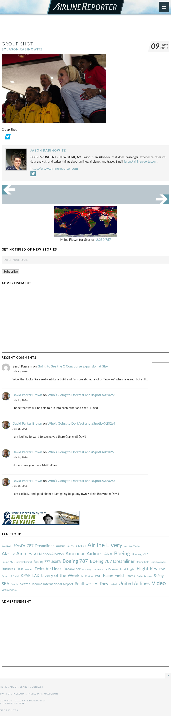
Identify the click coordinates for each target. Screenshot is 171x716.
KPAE (25, 576)
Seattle (14, 584)
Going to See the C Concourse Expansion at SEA (73, 366)
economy (87, 569)
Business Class (12, 569)
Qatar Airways (144, 576)
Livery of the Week (60, 575)
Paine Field (113, 575)
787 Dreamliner (40, 546)
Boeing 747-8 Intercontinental (17, 562)
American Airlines (83, 554)
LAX (35, 576)
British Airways (158, 562)
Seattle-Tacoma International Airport (46, 584)
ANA (108, 554)
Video (159, 583)
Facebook (19, 694)
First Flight (127, 569)
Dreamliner (71, 569)
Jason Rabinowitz (25, 49)
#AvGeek (7, 546)
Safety (159, 576)
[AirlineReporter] (85, 7)
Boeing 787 (75, 561)
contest (29, 569)
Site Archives (9, 710)
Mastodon (51, 694)
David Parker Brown (27, 395)
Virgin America (9, 590)
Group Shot (17, 44)
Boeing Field (142, 562)
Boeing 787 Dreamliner (112, 561)
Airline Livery (104, 545)
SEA (5, 584)
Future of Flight (10, 576)
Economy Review (105, 569)
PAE (98, 576)
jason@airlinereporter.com (140, 161)
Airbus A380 (76, 546)
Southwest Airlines (91, 584)
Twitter (5, 694)
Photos (130, 576)
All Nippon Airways (49, 554)
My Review (87, 576)
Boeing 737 (140, 554)
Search (24, 687)
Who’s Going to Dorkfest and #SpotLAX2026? (81, 395)
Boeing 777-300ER (47, 561)
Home (3, 687)
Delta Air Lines (48, 569)
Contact (37, 687)
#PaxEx (19, 546)
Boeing (122, 553)
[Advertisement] (85, 30)
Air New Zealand (132, 546)
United (113, 584)
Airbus (60, 546)
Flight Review (151, 568)
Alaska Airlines (17, 554)
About (14, 687)
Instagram (35, 694)
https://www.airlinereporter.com (54, 168)
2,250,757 (103, 239)
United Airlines (134, 583)
